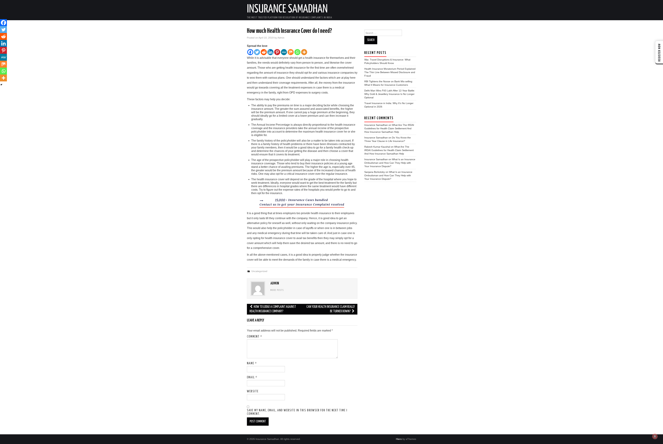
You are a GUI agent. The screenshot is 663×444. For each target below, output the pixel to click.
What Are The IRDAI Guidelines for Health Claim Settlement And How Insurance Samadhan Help (389, 128)
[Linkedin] (270, 52)
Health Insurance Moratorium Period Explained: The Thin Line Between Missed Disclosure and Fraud (390, 72)
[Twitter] (257, 52)
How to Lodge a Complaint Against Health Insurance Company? (272, 309)
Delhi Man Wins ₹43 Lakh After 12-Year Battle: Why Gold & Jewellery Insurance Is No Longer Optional (389, 94)
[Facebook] (250, 52)
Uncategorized (259, 271)
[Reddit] (264, 52)
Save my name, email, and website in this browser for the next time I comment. (297, 412)
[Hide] (1, 84)
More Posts (277, 290)
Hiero (399, 439)
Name (252, 363)
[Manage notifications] (655, 436)
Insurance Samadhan (287, 9)
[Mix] (291, 52)
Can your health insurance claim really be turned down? (330, 309)
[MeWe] (284, 52)
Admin (280, 37)
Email (252, 377)
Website (252, 391)
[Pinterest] (277, 52)
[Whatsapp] (297, 52)
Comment (254, 336)
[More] (304, 52)
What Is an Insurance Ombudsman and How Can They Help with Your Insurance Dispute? (389, 163)
